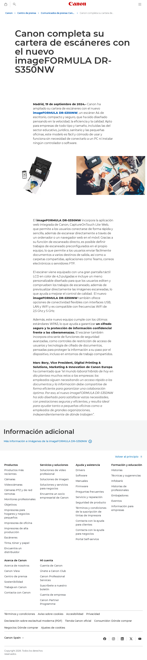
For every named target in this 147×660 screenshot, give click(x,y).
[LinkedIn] (122, 638)
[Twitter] (131, 638)
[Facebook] (104, 638)
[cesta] (6, 4)
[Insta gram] (113, 638)
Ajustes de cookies (53, 627)
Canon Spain (13, 637)
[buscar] (14, 4)
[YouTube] (139, 638)
